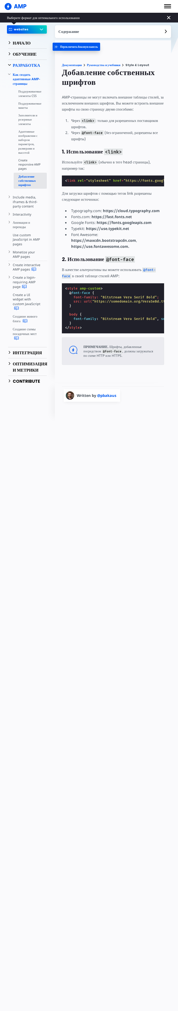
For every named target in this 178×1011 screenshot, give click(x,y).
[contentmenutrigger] (113, 32)
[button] (167, 6)
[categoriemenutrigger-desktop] (76, 47)
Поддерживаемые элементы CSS (29, 93)
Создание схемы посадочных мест (25, 331)
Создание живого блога (25, 318)
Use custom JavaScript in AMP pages (26, 239)
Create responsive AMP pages (29, 164)
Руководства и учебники (103, 65)
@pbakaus (106, 395)
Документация (72, 65)
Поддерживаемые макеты (29, 105)
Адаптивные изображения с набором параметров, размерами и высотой (28, 142)
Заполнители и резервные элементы (27, 119)
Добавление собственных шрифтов (27, 180)
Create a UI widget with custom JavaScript (26, 299)
